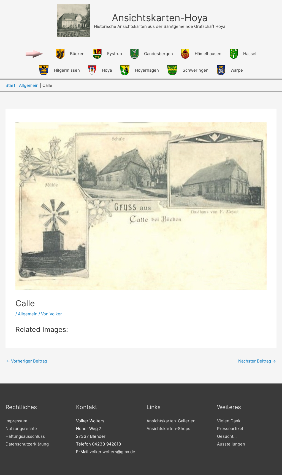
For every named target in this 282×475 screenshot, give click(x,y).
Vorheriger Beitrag (26, 361)
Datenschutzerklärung (27, 444)
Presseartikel (230, 428)
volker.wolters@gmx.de (112, 451)
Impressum (16, 420)
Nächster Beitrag (257, 361)
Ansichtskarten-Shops (168, 428)
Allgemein (27, 313)
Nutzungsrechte (21, 428)
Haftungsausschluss (25, 436)
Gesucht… (227, 436)
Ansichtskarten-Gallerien (171, 420)
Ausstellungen (231, 444)
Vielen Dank (228, 420)
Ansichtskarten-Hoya (160, 17)
